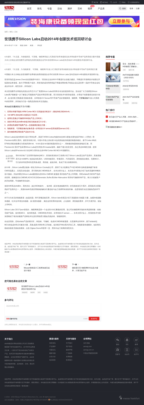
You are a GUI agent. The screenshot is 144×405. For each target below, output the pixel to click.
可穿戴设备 (83, 98)
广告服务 (69, 353)
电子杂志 (105, 2)
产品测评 (52, 346)
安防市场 (134, 103)
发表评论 (94, 318)
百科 (80, 8)
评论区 (39, 45)
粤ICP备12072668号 (40, 400)
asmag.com (87, 346)
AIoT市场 (126, 81)
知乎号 (136, 354)
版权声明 (69, 350)
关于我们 (69, 343)
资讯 (39, 8)
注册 (138, 8)
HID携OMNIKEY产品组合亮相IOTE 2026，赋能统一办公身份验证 (121, 121)
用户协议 (69, 346)
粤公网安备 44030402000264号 (61, 400)
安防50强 (126, 89)
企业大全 (52, 356)
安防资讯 (52, 343)
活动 (59, 8)
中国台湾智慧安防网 (90, 353)
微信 (117, 341)
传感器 (46, 292)
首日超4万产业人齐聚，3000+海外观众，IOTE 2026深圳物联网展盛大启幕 (122, 117)
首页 (29, 8)
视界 (90, 8)
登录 (131, 8)
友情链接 (69, 356)
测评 (70, 8)
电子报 (96, 2)
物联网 (32, 292)
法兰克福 (86, 343)
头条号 (127, 354)
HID (124, 70)
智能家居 (24, 292)
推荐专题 (110, 56)
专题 (49, 8)
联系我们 (69, 360)
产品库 (101, 8)
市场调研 (126, 103)
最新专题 (52, 353)
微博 (136, 344)
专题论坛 (52, 350)
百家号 (117, 354)
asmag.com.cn (88, 350)
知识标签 (52, 360)
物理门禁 (131, 70)
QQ (127, 344)
